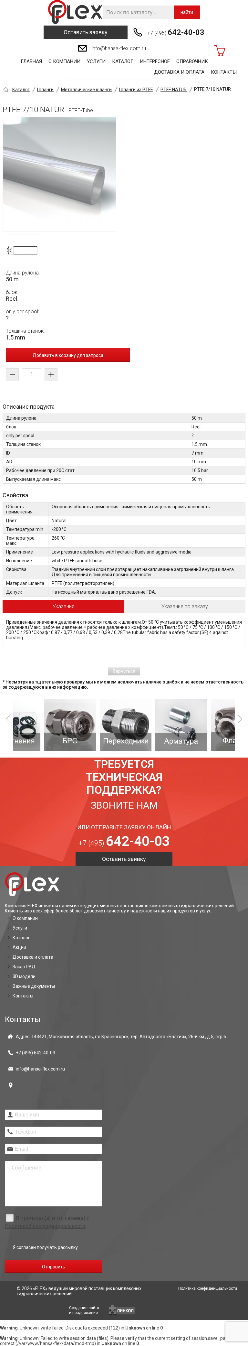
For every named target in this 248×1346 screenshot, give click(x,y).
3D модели (24, 976)
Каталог (122, 61)
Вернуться (124, 671)
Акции (19, 947)
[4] (152, 725)
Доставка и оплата (179, 72)
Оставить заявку (86, 32)
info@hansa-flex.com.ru (119, 48)
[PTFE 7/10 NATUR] (59, 174)
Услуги (96, 61)
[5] (207, 725)
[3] (96, 725)
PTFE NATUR (173, 89)
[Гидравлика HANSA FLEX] (75, 12)
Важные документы (34, 986)
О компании (64, 61)
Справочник (192, 61)
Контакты (224, 72)
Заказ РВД (24, 966)
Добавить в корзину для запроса (68, 355)
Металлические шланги (86, 89)
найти (187, 12)
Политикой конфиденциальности (45, 1226)
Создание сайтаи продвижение (84, 1310)
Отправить (53, 1266)
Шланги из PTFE (136, 89)
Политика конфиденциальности (207, 1288)
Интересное (155, 61)
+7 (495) (175, 32)
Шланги (45, 89)
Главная (31, 61)
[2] (41, 725)
